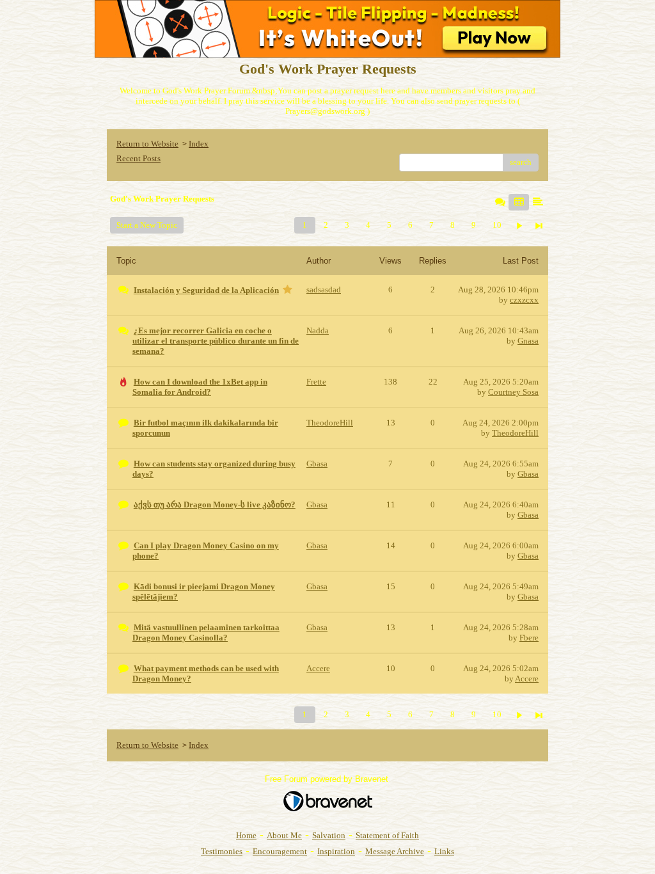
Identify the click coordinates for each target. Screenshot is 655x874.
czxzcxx (524, 300)
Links (444, 851)
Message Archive (394, 851)
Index (199, 143)
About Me (284, 835)
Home (246, 835)
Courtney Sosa (513, 392)
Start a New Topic (146, 225)
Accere (527, 678)
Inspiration (336, 851)
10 (497, 225)
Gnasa (528, 341)
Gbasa (528, 474)
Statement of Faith (387, 835)
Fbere (529, 637)
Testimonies (221, 851)
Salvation (328, 835)
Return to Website (147, 143)
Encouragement (280, 851)
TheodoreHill (515, 433)
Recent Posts (138, 158)
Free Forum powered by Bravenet (328, 779)
